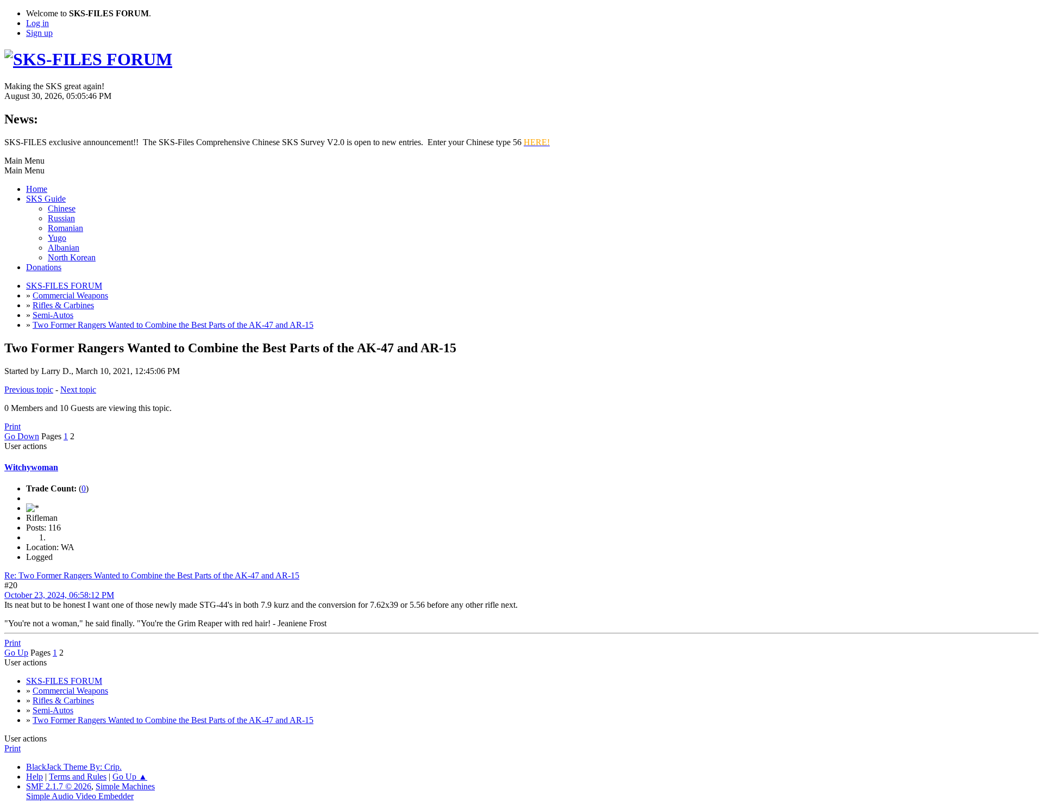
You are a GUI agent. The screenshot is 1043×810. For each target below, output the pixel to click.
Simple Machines (125, 786)
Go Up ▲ (129, 776)
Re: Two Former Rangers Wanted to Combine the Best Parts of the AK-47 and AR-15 (151, 575)
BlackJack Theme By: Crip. (74, 766)
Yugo (57, 237)
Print (12, 426)
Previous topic (28, 389)
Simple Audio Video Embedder (80, 796)
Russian (61, 218)
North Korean (72, 257)
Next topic (78, 389)
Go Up (16, 652)
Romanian (65, 228)
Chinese (62, 208)
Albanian (63, 247)
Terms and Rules (77, 776)
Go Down (21, 436)
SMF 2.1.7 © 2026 (58, 786)
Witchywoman (31, 467)
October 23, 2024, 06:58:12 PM (59, 595)
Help (34, 776)
